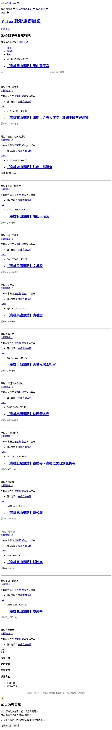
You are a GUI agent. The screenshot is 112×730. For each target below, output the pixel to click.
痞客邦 (17, 96)
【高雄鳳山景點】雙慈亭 (25, 611)
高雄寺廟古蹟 (24, 101)
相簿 (9, 48)
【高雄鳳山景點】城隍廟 (25, 562)
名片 (9, 54)
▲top (3, 106)
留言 (24, 96)
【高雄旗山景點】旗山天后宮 (28, 216)
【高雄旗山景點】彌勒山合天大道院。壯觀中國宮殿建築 (48, 117)
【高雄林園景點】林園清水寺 (28, 414)
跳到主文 (5, 29)
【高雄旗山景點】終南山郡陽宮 (29, 167)
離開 (15, 726)
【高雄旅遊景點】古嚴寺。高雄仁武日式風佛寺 (41, 463)
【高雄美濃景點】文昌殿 (25, 266)
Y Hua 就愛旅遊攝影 (21, 21)
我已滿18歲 (6, 726)
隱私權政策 (71, 693)
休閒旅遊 (23, 42)
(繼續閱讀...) (7, 90)
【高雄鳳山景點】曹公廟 (25, 512)
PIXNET (36, 693)
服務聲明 (82, 693)
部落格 (10, 51)
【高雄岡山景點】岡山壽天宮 (28, 66)
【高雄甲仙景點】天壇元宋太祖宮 (31, 364)
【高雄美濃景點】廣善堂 (25, 315)
